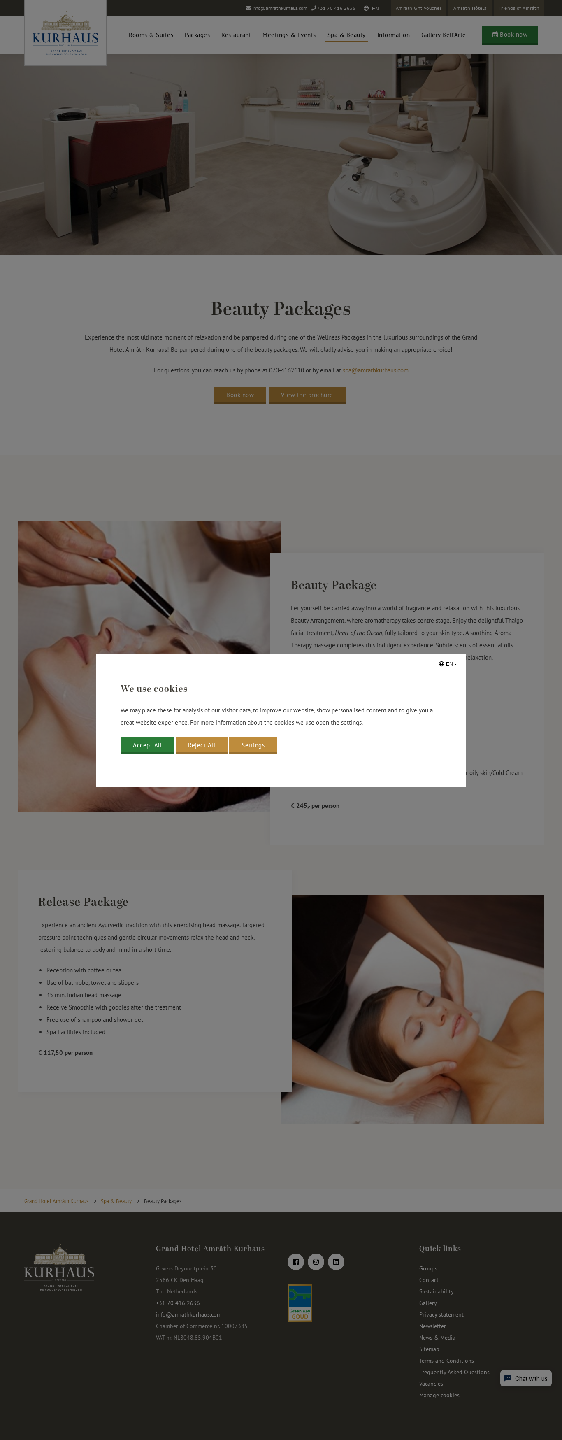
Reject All (201, 745)
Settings (253, 745)
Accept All (147, 745)
